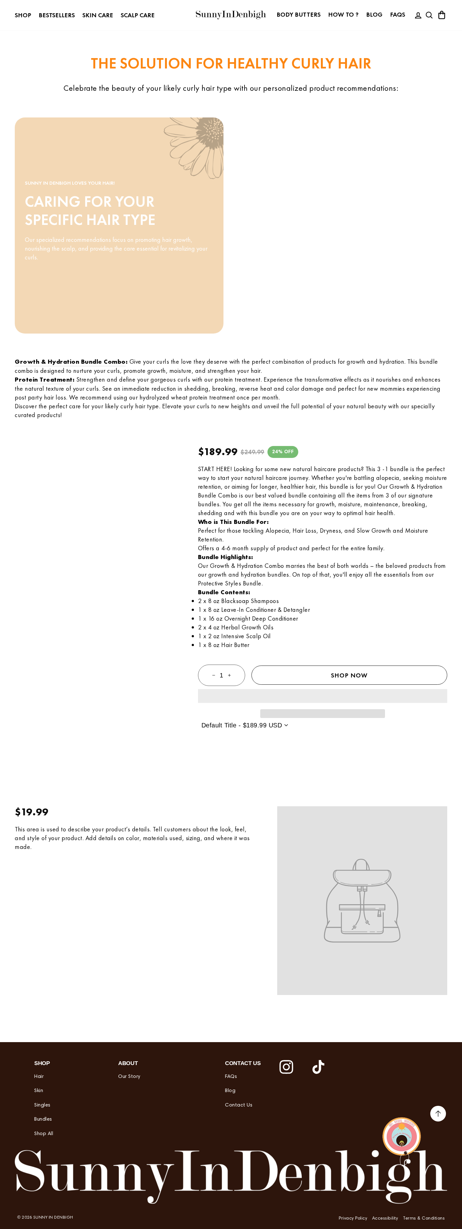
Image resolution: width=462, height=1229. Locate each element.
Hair (39, 1076)
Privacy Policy (353, 1218)
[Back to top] (438, 1115)
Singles (42, 1105)
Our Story (129, 1076)
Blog (374, 14)
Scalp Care (138, 15)
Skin (38, 1090)
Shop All (43, 1133)
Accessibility (385, 1218)
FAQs (397, 14)
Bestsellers (57, 15)
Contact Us (238, 1105)
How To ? (343, 14)
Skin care (97, 15)
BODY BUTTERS (299, 14)
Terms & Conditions (424, 1218)
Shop (23, 15)
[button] (322, 696)
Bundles (43, 1119)
